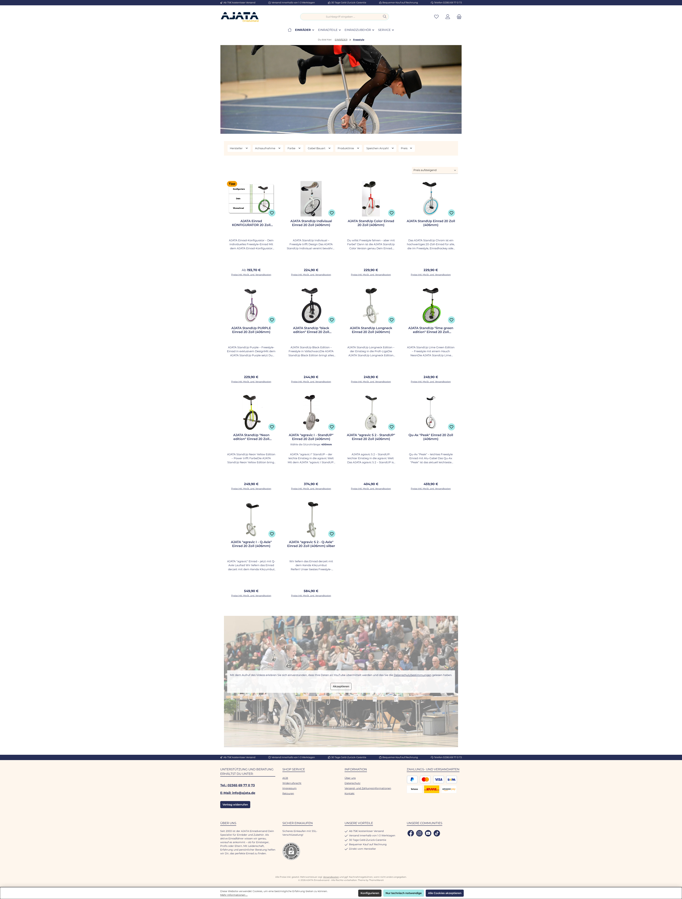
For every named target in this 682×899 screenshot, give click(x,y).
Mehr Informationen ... (234, 895)
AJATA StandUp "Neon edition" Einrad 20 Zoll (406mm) (251, 437)
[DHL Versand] (431, 789)
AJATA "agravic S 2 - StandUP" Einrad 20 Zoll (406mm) (371, 437)
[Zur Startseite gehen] (239, 17)
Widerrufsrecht (291, 783)
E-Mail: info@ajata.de (237, 793)
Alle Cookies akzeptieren (444, 893)
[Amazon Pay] (449, 789)
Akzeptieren (341, 686)
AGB (285, 778)
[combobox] (340, 16)
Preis (404, 148)
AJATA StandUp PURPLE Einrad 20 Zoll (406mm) (251, 330)
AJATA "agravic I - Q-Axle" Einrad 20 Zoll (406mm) (251, 544)
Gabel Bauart (317, 148)
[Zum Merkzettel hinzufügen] (271, 212)
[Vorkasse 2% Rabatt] (414, 789)
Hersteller (236, 148)
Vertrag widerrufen (235, 804)
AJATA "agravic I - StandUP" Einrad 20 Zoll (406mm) (311, 437)
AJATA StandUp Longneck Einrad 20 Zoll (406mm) (371, 330)
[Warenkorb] (458, 16)
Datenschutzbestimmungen (412, 675)
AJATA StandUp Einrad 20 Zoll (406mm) (431, 223)
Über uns (350, 778)
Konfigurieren (370, 893)
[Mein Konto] (448, 16)
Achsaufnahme (265, 148)
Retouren (288, 793)
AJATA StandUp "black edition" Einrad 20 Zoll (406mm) (311, 330)
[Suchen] (385, 16)
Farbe (292, 148)
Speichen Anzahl (377, 148)
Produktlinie (346, 148)
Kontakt (349, 793)
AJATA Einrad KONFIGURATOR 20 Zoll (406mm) (251, 223)
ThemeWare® (376, 880)
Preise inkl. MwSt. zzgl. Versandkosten (251, 274)
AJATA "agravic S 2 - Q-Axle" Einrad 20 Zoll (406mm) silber (311, 544)
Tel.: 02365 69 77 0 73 (237, 785)
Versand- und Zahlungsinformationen (368, 788)
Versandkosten (331, 877)
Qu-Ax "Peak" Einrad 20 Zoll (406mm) (430, 437)
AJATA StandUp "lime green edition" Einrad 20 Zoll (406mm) (430, 330)
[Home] (289, 30)
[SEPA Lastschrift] (451, 779)
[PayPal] (412, 779)
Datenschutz (352, 783)
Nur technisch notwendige (404, 893)
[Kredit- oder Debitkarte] (432, 779)
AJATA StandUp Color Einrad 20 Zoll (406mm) (371, 223)
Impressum (289, 788)
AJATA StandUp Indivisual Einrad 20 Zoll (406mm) (311, 223)
